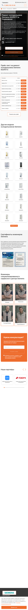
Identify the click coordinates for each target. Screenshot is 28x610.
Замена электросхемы (6, 88)
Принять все (14, 607)
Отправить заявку (14, 52)
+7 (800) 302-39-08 (9, 5)
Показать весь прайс (14, 114)
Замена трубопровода (6, 105)
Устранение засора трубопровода (6, 103)
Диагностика (4, 80)
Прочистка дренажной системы (8, 94)
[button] (23, 369)
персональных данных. (13, 56)
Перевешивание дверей (7, 91)
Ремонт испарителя (6, 100)
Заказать (24, 80)
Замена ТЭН (4, 83)
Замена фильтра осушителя (7, 85)
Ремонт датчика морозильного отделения (8, 97)
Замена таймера (5, 108)
